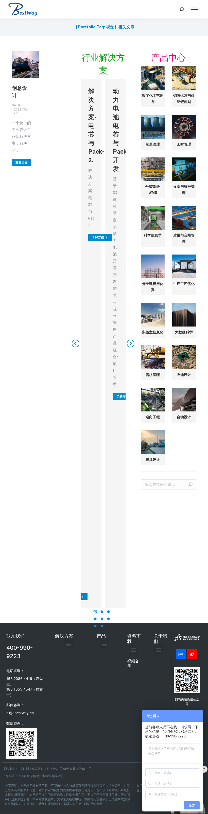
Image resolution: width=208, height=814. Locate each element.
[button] (95, 611)
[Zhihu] (181, 654)
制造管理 (153, 144)
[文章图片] (152, 78)
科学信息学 (153, 235)
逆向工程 (153, 417)
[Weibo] (192, 654)
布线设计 (184, 375)
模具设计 (153, 460)
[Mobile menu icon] (194, 9)
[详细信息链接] (25, 64)
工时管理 (184, 144)
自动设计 (184, 417)
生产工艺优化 (184, 284)
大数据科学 (184, 332)
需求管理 (153, 375)
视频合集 (133, 663)
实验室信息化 (152, 332)
